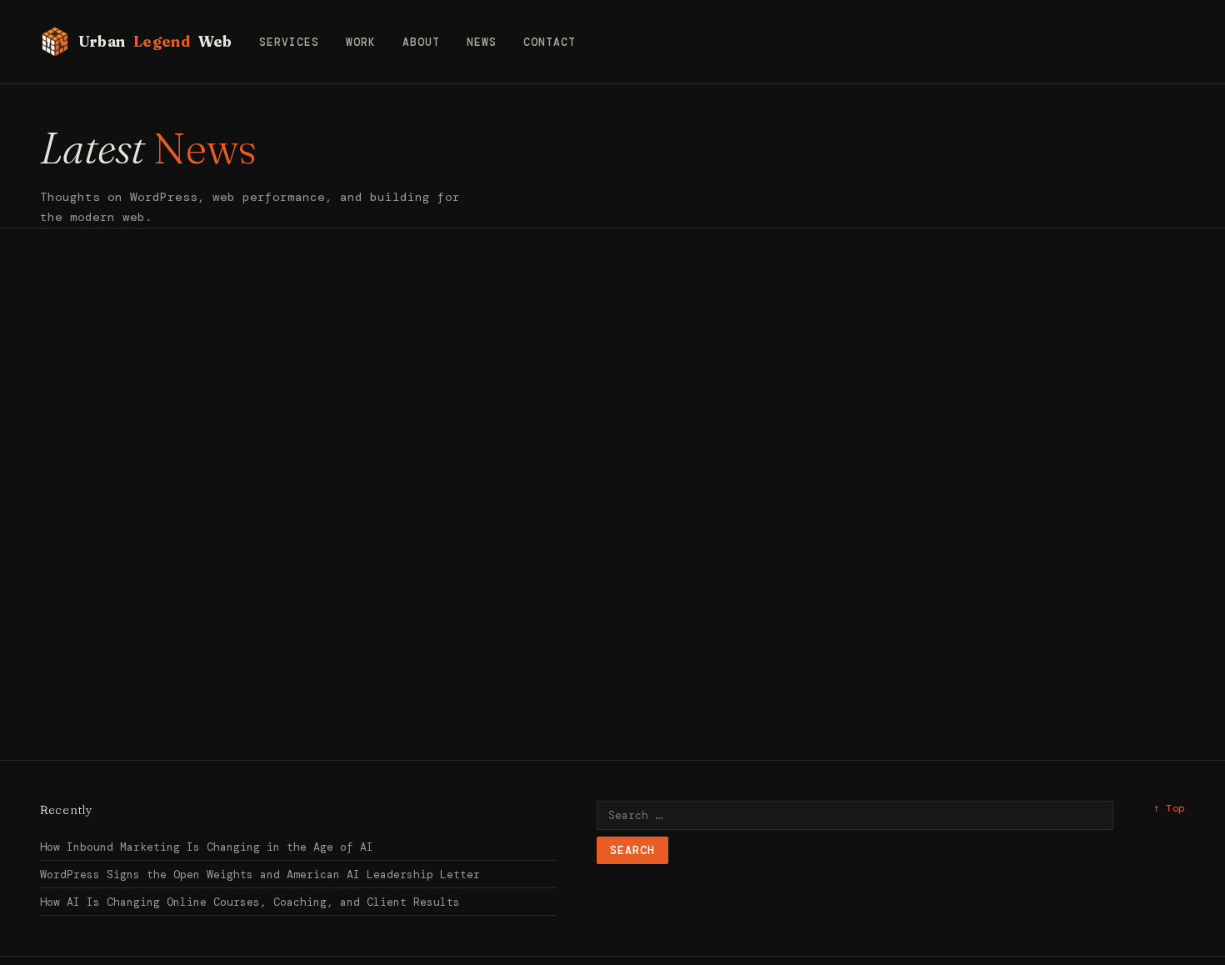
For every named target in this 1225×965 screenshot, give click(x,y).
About (421, 42)
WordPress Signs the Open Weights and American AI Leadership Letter (260, 874)
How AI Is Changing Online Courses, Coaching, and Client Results (250, 902)
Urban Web (155, 41)
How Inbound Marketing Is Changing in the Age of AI (206, 847)
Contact (549, 42)
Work (361, 42)
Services (289, 42)
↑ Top (1169, 808)
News (482, 42)
